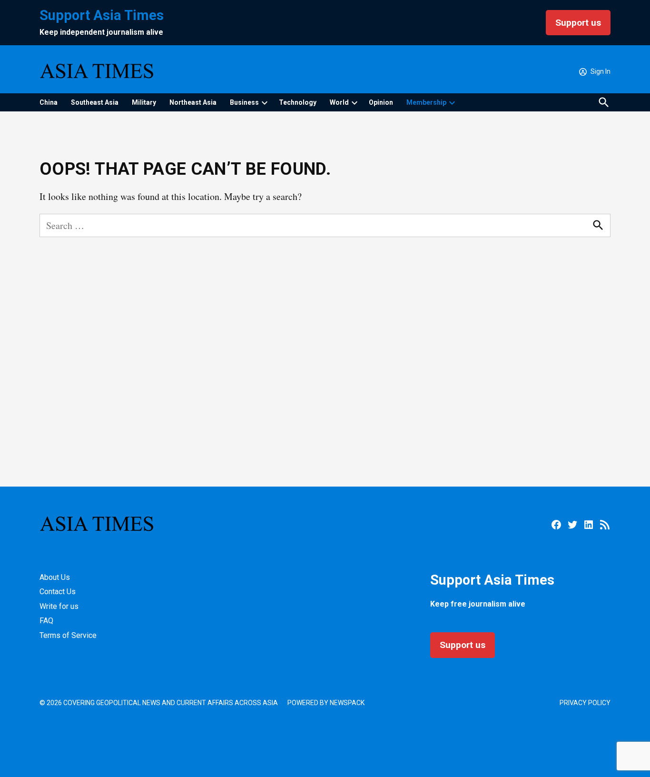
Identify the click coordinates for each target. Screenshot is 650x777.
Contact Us (57, 591)
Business (244, 102)
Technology (297, 102)
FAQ (46, 620)
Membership (426, 102)
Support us (578, 22)
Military (144, 102)
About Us (54, 577)
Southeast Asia (94, 102)
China (48, 102)
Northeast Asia (193, 102)
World (339, 102)
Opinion (381, 102)
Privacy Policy (585, 703)
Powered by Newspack (325, 703)
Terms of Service (68, 635)
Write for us (59, 606)
